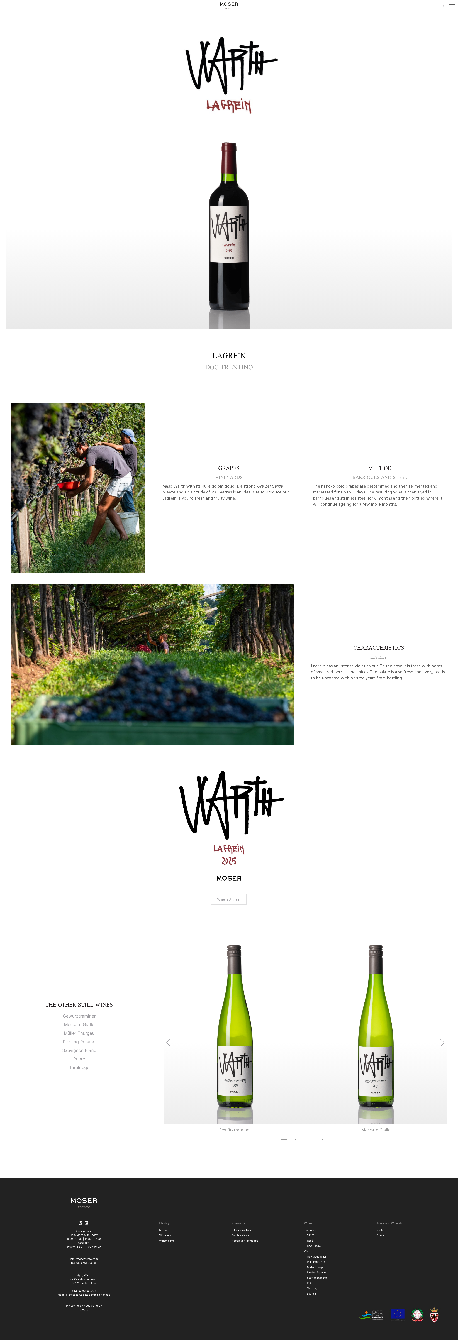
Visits (380, 1230)
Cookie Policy (94, 1305)
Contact (381, 1235)
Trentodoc (310, 1230)
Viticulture (165, 1235)
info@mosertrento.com (84, 1258)
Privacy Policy (74, 1305)
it (443, 6)
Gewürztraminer (79, 1016)
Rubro (79, 1059)
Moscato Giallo (79, 1024)
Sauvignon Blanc (79, 1050)
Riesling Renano (79, 1041)
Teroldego (79, 1067)
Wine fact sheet (229, 899)
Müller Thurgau (79, 1033)
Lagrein (311, 1293)
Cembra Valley (240, 1235)
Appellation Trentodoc (245, 1240)
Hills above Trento (242, 1230)
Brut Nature (314, 1245)
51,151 (310, 1235)
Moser (163, 1230)
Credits (84, 1309)
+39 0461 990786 (86, 1262)
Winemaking (166, 1240)
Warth (307, 1251)
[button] (284, 1139)
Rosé (310, 1240)
